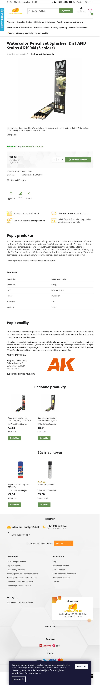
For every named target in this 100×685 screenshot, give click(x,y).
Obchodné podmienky (16, 561)
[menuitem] (11, 21)
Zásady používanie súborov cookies (22, 577)
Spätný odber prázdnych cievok (20, 602)
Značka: (32, 175)
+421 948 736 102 (56, 525)
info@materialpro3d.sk (26, 527)
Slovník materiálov (22, 2)
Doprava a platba (14, 565)
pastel (53, 307)
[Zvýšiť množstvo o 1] (62, 159)
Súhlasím (81, 666)
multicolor (55, 296)
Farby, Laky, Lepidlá (59, 279)
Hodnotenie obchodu (61, 577)
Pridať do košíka (79, 159)
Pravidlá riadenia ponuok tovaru (20, 581)
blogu (82, 219)
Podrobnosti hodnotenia (42, 54)
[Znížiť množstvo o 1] (55, 159)
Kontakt (55, 581)
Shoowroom (19, 213)
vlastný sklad (33, 213)
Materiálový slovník (60, 565)
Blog (54, 561)
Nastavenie (19, 679)
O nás (9, 2)
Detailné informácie (50, 134)
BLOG (34, 2)
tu (40, 673)
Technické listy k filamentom (64, 573)
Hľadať (66, 10)
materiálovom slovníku (69, 222)
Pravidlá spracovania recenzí (19, 585)
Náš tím (59, 543)
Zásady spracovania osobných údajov (22, 573)
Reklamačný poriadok (16, 569)
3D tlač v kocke (58, 569)
